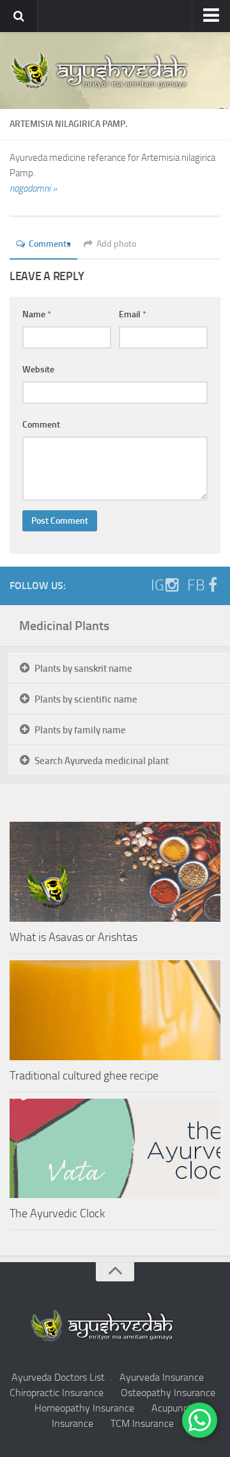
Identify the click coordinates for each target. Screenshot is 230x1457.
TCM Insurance (142, 1423)
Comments (50, 243)
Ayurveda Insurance (161, 1377)
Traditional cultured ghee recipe (84, 1076)
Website (38, 369)
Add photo (116, 243)
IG (157, 585)
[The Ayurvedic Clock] (115, 1148)
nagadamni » (33, 188)
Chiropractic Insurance (56, 1392)
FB (196, 585)
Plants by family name (80, 730)
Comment (41, 424)
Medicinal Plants (64, 625)
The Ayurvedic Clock (57, 1213)
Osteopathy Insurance (168, 1392)
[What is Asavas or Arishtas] (115, 872)
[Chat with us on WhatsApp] (199, 1420)
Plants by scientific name (85, 699)
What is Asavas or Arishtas (73, 937)
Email (132, 314)
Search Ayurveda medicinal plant (101, 761)
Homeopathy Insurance (84, 1408)
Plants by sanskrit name (83, 668)
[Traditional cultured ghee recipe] (115, 1010)
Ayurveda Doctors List (58, 1377)
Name (36, 314)
